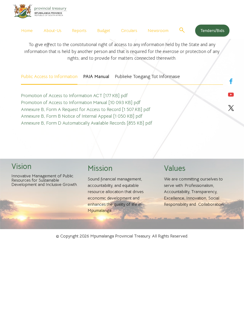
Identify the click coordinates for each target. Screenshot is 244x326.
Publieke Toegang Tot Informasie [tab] (147, 76)
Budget (103, 30)
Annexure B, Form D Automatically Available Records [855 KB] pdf (86, 123)
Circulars (129, 30)
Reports (79, 30)
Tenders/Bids (212, 30)
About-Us (52, 30)
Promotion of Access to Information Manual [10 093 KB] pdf (81, 102)
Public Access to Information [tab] (49, 76)
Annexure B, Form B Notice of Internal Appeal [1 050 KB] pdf (81, 116)
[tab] (96, 77)
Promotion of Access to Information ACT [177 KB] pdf (74, 96)
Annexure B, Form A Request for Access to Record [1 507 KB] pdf (85, 109)
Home (27, 30)
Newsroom (158, 30)
